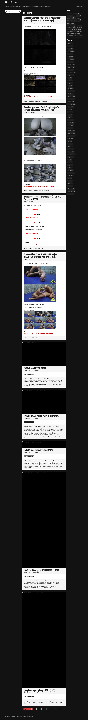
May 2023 (70, 114)
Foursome (53, 582)
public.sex (57, 586)
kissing (60, 463)
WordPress (13, 716)
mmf (38, 585)
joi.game (50, 583)
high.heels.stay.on (48, 430)
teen (60, 384)
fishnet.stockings (50, 429)
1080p (68, 13)
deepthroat (40, 380)
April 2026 (70, 46)
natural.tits (28, 382)
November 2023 (71, 98)
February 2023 (71, 122)
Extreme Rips (35, 6)
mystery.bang (32, 702)
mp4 (25, 382)
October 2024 (71, 69)
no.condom (37, 433)
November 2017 (71, 191)
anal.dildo (40, 580)
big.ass (39, 378)
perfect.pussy (56, 382)
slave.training (37, 436)
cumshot (30, 380)
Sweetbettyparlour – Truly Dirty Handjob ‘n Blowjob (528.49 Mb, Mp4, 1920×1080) (41, 108)
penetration (60, 702)
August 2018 (70, 175)
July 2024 (70, 77)
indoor (54, 430)
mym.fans (45, 585)
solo (61, 586)
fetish (45, 429)
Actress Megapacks (26, 6)
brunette (26, 462)
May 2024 (70, 83)
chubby (50, 580)
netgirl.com (33, 382)
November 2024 (71, 67)
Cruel (30, 337)
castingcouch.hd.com (54, 378)
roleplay (47, 434)
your (42, 248)
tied (62, 436)
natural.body (26, 433)
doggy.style (45, 380)
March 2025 (70, 56)
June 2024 (70, 80)
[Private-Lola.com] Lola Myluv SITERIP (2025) (41, 416)
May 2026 (70, 43)
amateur (34, 460)
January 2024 (70, 93)
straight (59, 436)
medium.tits (40, 464)
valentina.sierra (31, 467)
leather (57, 430)
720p (31, 378)
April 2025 (70, 54)
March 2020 (70, 149)
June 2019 (70, 162)
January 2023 (70, 125)
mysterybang (38, 702)
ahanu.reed (35, 378)
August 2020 (70, 138)
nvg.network (46, 382)
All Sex (71, 13)
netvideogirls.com (40, 382)
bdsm (31, 426)
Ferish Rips (18, 6)
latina (49, 381)
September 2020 (71, 135)
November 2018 (71, 172)
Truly (48, 190)
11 (58, 709)
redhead (32, 384)
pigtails (48, 433)
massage (30, 432)
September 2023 (71, 104)
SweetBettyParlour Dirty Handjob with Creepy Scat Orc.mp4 (39, 96)
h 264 (32, 381)
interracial (45, 381)
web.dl (33, 385)
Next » (44, 711)
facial (60, 380)
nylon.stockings (43, 433)
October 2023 (71, 101)
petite (61, 382)
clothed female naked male (33, 427)
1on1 (31, 460)
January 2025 (70, 62)
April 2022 (70, 128)
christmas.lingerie (56, 426)
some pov (43, 436)
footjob (25, 430)
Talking (42, 587)
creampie (26, 380)
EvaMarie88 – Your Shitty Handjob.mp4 (34, 244)
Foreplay (29, 430)
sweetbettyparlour (44, 101)
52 (63, 709)
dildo (33, 429)
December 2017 (71, 188)
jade (79, 21)
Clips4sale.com (47, 6)
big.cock (47, 460)
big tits (71, 16)
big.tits (42, 378)
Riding (44, 434)
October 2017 (71, 194)
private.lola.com (27, 434)
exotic (52, 380)
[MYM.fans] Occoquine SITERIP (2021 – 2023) (41, 570)
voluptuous (29, 385)
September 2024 (71, 72)
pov (57, 433)
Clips (41, 6)
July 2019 (70, 159)
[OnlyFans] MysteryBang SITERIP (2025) (39, 690)
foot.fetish (61, 429)
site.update (26, 436)
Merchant (78, 25)
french (57, 582)
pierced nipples (27, 384)
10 (55, 709)
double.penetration (39, 582)
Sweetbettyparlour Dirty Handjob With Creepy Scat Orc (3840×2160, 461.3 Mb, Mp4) (42, 19)
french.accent (27, 583)
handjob (36, 101)
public (53, 586)
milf (57, 381)
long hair (29, 464)
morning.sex (51, 432)
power (68, 29)
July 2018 (70, 178)
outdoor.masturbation (28, 586)
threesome (46, 587)
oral (30, 466)
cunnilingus (35, 380)
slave (33, 436)
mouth (41, 585)
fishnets (56, 429)
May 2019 (70, 165)
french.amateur (33, 583)
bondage (51, 426)
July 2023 (70, 109)
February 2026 (71, 51)
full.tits (29, 381)
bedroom (37, 426)
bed (34, 426)
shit (73, 31)
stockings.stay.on (53, 436)
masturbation (53, 381)
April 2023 (70, 117)
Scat (26, 101)
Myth (21, 716)
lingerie (25, 464)
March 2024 (70, 88)
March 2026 (70, 48)
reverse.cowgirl (38, 384)
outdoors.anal (37, 586)
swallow (78, 33)
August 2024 (70, 75)
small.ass (52, 384)
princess (42, 337)
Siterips (12, 6)
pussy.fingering (34, 466)
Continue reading (29, 374)
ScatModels (69, 31)
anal (31, 580)
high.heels (42, 430)
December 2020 (71, 130)
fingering (26, 381)
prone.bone (33, 434)
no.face (42, 702)
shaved (51, 434)
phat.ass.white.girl (46, 586)
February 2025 (71, 59)
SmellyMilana (79, 31)
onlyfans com (47, 702)
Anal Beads (34, 580)
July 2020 (70, 141)
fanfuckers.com (35, 463)
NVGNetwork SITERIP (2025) (35, 368)
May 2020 (70, 146)
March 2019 (70, 170)
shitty (39, 248)
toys (25, 437)
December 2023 (71, 96)
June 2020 (70, 143)
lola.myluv (26, 432)
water (81, 35)
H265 (33, 337)
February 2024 (71, 91)
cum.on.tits (56, 427)
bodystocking (45, 426)
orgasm (51, 382)
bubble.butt (46, 378)
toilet (77, 35)
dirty (33, 101)
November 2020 (71, 133)
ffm (49, 582)
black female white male (35, 701)
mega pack (41, 432)
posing (78, 27)
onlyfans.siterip (54, 702)
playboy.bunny (53, 433)
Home (7, 6)
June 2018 (70, 180)
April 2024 (70, 85)
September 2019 (71, 154)
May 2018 (70, 183)
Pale (41, 586)
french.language (40, 583)
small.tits (56, 384)
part (75, 27)
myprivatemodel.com (59, 432)
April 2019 (70, 167)
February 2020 (71, 151)
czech (60, 427)
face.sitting (56, 380)
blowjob (30, 190)
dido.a (25, 429)
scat (39, 101)
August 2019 (70, 157)
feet (43, 429)
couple (42, 701)
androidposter (36, 370)
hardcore (37, 430)
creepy (30, 101)
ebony (49, 380)
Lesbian (60, 430)
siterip (48, 384)
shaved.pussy (44, 384)
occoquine (55, 585)
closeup (25, 427)
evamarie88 (31, 248)
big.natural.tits (52, 460)
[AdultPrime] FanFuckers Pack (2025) (38, 450)
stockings (47, 436)
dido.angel (29, 429)
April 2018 (70, 186)
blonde (40, 426)
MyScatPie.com (11, 2)
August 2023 (70, 106)
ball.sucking (39, 460)
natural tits (69, 27)
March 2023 (70, 120)
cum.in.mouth (50, 427)
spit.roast (34, 587)
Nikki (39, 337)
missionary (61, 381)
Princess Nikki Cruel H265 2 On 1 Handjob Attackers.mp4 (38, 333)
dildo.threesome (31, 582)
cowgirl (60, 378)
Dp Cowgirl (46, 582)
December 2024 (71, 64)
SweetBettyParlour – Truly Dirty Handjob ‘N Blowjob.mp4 (39, 186)
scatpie (34, 23)
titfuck (25, 385)
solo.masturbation (28, 587)
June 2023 (70, 112)
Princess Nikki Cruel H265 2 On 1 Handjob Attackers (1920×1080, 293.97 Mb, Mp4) (40, 256)
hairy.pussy (36, 381)
